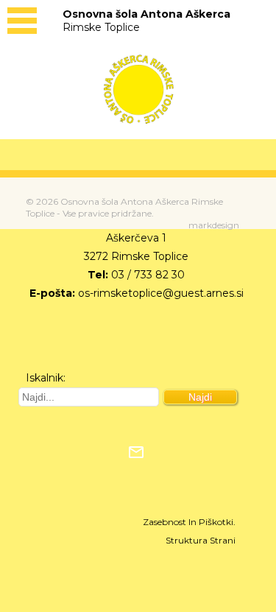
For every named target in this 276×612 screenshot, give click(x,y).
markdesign (213, 225)
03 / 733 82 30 (148, 274)
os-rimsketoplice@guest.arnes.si (161, 293)
